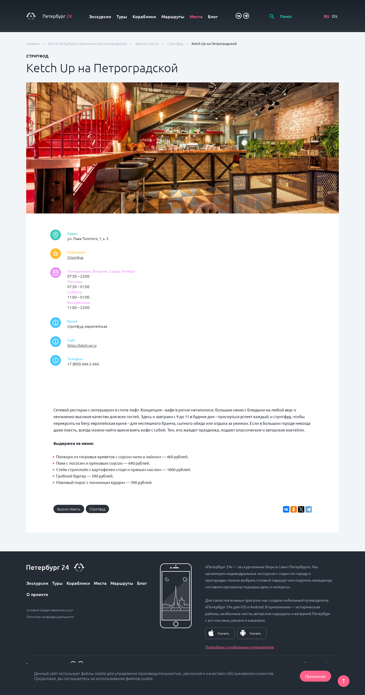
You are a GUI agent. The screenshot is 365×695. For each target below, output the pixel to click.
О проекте (37, 594)
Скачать (223, 633)
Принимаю (315, 676)
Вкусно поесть (68, 508)
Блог (213, 16)
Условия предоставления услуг (49, 610)
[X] (301, 509)
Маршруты (172, 16)
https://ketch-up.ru (81, 345)
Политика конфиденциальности (50, 616)
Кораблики (144, 16)
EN (334, 16)
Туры (122, 16)
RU (326, 16)
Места (196, 16)
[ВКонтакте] (286, 509)
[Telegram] (308, 509)
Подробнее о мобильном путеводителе (239, 646)
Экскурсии (100, 16)
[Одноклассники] (293, 509)
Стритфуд (75, 257)
